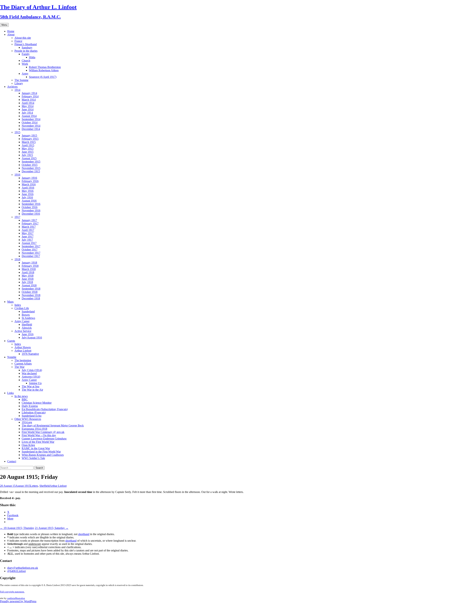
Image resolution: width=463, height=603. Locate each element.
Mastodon (20, 598)
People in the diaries (25, 50)
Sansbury (27, 47)
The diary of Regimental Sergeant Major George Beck (53, 425)
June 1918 (27, 278)
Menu (4, 25)
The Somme (21, 80)
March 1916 (29, 184)
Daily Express (30, 405)
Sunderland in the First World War (41, 451)
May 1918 (27, 275)
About (10, 34)
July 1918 (27, 282)
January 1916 (29, 177)
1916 (17, 174)
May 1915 (27, 148)
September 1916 (31, 203)
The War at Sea (30, 386)
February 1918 (30, 265)
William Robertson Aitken (44, 70)
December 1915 (31, 171)
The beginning (22, 360)
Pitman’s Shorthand (25, 44)
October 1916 (29, 207)
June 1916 (27, 194)
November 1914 (31, 125)
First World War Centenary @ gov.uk (43, 432)
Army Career (21, 321)
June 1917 (27, 236)
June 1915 (27, 151)
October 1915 (29, 164)
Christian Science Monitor (37, 402)
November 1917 (31, 252)
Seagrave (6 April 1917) (42, 76)
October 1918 (29, 291)
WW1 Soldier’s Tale (33, 458)
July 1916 (27, 197)
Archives (12, 86)
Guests (11, 340)
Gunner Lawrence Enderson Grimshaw (44, 438)
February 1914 (30, 96)
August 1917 (29, 243)
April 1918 (28, 272)
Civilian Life (21, 308)
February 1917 (30, 223)
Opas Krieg (28, 445)
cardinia (11, 598)
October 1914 (29, 122)
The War (19, 366)
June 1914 (27, 109)
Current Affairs (23, 363)
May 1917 (27, 233)
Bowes (26, 314)
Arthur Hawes (22, 347)
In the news (21, 396)
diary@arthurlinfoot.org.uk (22, 567)
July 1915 (27, 155)
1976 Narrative (30, 353)
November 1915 (31, 168)
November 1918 (31, 295)
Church (26, 60)
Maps (10, 301)
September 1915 (31, 161)
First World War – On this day (39, 435)
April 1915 (28, 145)
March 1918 (29, 269)
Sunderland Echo (31, 415)
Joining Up (35, 383)
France (18, 41)
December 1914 (31, 129)
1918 (17, 259)
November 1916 (31, 210)
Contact (11, 461)
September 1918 (31, 288)
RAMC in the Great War (36, 448)
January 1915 (29, 135)
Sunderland (28, 311)
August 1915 (29, 158)
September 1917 (31, 246)
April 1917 (28, 230)
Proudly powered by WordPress (18, 601)
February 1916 (30, 181)
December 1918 (31, 298)
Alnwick (27, 327)
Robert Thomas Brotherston (45, 67)
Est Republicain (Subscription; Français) (45, 409)
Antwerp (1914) (31, 376)
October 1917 (29, 249)
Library (18, 83)
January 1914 (29, 93)
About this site (22, 37)
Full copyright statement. (12, 591)
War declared (29, 373)
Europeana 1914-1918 (34, 428)
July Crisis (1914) (32, 370)
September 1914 (31, 119)
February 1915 (30, 138)
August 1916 (29, 200)
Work (25, 63)
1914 (17, 89)
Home (10, 31)
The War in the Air (32, 389)
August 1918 (29, 285)
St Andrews (28, 318)
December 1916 (31, 213)
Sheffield (27, 324)
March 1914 (29, 99)
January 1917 (29, 220)
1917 (17, 216)
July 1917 (27, 239)
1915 (17, 132)
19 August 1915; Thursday (17, 528)
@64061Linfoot (16, 571)
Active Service (22, 331)
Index (17, 304)
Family (26, 54)
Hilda (32, 57)
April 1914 (28, 102)
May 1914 (27, 106)
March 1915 (29, 142)
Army (25, 73)
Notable (11, 357)
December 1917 (31, 256)
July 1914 (27, 112)
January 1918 (29, 262)
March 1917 (29, 226)
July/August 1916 (32, 337)
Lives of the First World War (38, 441)
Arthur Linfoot (22, 350)
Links (10, 392)
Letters (34, 485)
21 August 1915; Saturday (51, 528)
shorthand (83, 534)
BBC (25, 399)
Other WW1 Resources (27, 419)
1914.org (27, 422)
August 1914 (29, 115)
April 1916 (28, 187)
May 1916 (27, 190)
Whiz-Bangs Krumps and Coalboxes (43, 454)
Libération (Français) (34, 412)
